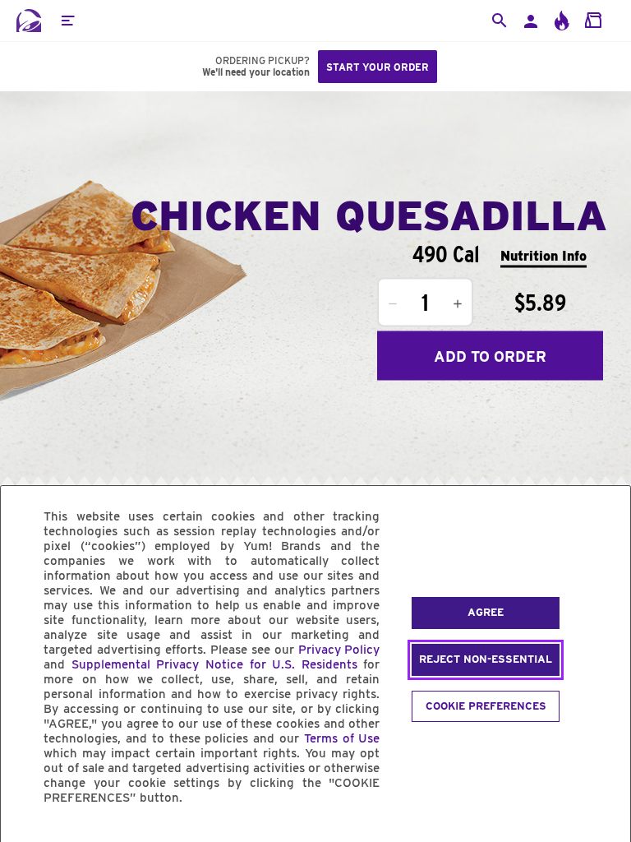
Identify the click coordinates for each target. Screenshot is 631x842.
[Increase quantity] (458, 304)
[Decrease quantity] (393, 304)
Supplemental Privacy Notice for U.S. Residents (214, 664)
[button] (67, 20)
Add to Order (490, 355)
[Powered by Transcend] (27, 835)
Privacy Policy (339, 649)
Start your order (377, 67)
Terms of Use (342, 738)
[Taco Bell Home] (28, 20)
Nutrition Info (543, 255)
